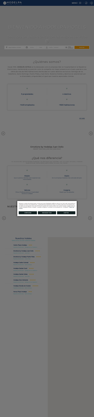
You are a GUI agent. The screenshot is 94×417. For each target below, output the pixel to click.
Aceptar (66, 212)
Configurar (27, 212)
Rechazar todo (47, 212)
